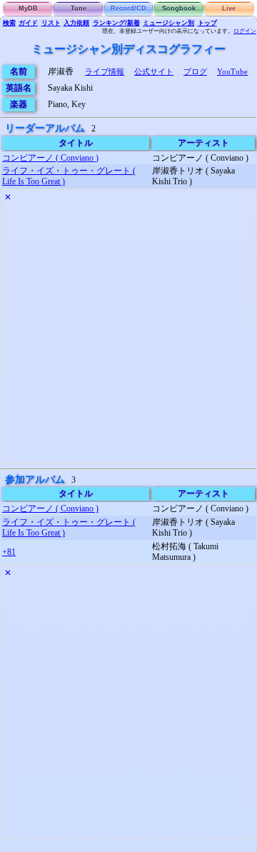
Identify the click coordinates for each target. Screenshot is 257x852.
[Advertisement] (128, 334)
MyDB (28, 8)
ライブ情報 (104, 71)
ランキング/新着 (116, 22)
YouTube (232, 71)
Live (229, 8)
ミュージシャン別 (168, 22)
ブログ (195, 71)
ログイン (244, 31)
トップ (207, 22)
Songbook (179, 8)
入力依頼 (76, 22)
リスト (51, 22)
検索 (9, 22)
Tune (78, 8)
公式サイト (153, 71)
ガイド (28, 22)
